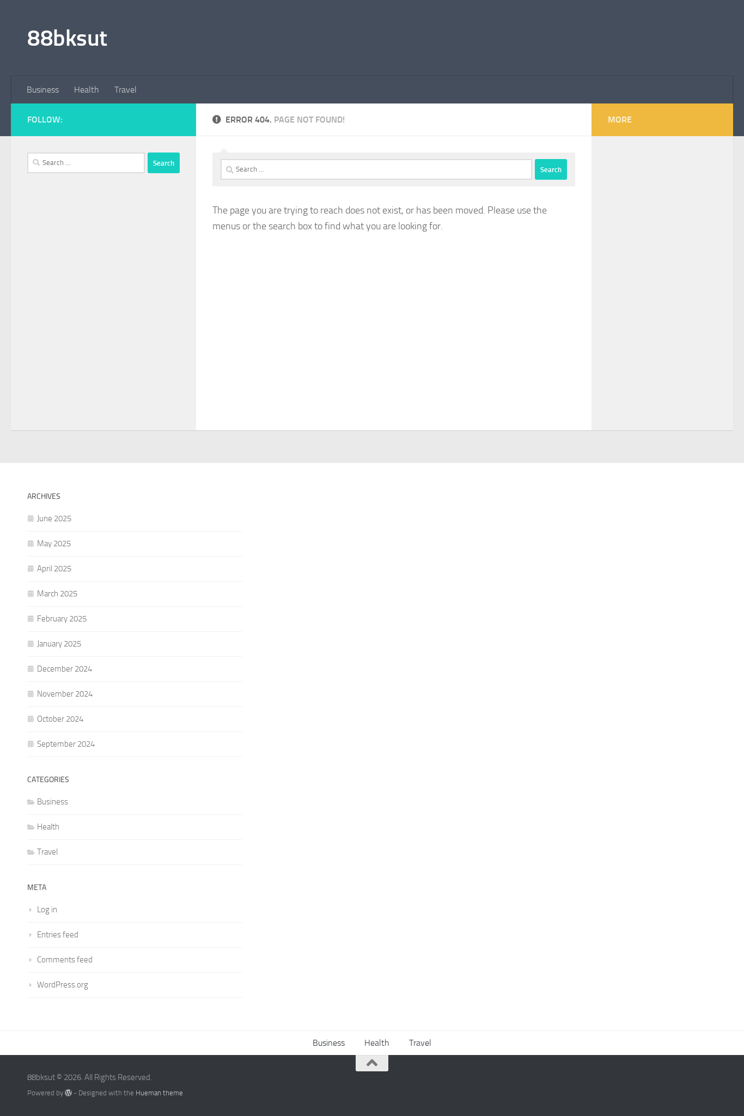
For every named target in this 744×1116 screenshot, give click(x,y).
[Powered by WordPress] (68, 1092)
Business (43, 89)
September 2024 (66, 744)
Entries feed (57, 935)
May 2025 (54, 543)
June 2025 (54, 518)
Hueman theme (159, 1093)
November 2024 (65, 694)
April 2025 (54, 569)
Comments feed (65, 960)
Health (86, 89)
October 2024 (60, 719)
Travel (125, 89)
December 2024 (64, 669)
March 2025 (57, 594)
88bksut (67, 38)
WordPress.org (62, 985)
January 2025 (59, 644)
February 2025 (62, 619)
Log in (47, 909)
